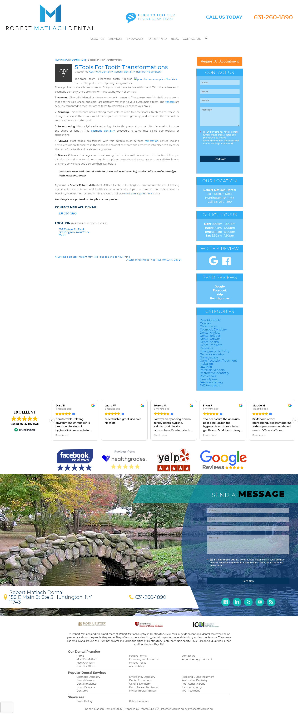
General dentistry (124, 71)
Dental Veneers (86, 687)
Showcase (135, 38)
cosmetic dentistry (103, 130)
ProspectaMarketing (200, 709)
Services (115, 38)
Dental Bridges (210, 335)
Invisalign (206, 363)
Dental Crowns (210, 338)
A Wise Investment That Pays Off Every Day (152, 259)
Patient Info (157, 38)
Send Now (220, 158)
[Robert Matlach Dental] (50, 17)
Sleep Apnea (208, 379)
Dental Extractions (140, 680)
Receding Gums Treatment (198, 676)
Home (80, 655)
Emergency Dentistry (142, 676)
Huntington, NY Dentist (67, 60)
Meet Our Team (86, 662)
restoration (151, 140)
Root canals (208, 376)
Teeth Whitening (192, 687)
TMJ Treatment (191, 690)
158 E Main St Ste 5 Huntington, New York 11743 (73, 232)
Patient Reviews (138, 701)
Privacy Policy (137, 662)
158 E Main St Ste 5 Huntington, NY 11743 (50, 599)
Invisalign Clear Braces (143, 690)
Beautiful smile (210, 320)
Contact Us (192, 38)
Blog (175, 38)
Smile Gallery (85, 701)
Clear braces (208, 326)
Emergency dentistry (214, 351)
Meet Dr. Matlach (87, 659)
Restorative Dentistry (194, 680)
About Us (97, 38)
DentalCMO (147, 709)
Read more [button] (62, 435)
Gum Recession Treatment (218, 360)
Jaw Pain (206, 366)
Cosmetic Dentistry (101, 71)
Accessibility (136, 666)
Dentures (206, 348)
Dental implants (211, 345)
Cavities (205, 323)
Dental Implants (86, 683)
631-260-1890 (273, 17)
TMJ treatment (210, 385)
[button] (206, 39)
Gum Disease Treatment (144, 687)
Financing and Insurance (144, 659)
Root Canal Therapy (193, 683)
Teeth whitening (211, 382)
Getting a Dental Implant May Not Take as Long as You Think (93, 257)
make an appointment (138, 193)
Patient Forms (138, 655)
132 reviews (31, 424)
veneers (170, 101)
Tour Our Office (86, 666)
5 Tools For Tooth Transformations (121, 67)
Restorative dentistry (148, 71)
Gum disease (209, 357)
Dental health (209, 342)
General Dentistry (140, 683)
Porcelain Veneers (212, 370)
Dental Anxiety (210, 332)
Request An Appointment (220, 61)
